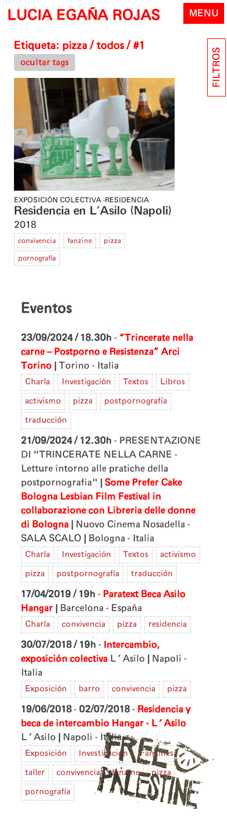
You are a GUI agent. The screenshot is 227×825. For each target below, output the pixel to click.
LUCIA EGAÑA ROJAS (83, 16)
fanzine (80, 240)
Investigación (86, 382)
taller (35, 773)
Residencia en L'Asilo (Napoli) (92, 211)
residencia (167, 624)
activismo (43, 401)
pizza (112, 240)
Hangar (37, 608)
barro (89, 689)
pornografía (37, 258)
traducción (46, 420)
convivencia (37, 240)
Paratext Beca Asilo (144, 594)
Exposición (46, 689)
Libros (172, 382)
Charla (37, 382)
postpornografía (135, 401)
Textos (135, 382)
